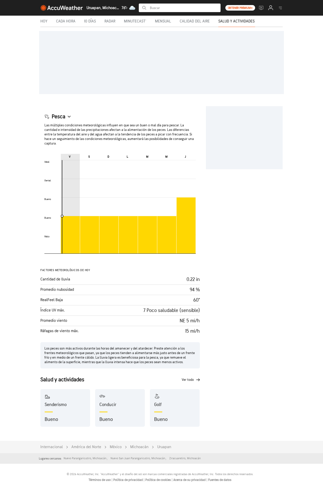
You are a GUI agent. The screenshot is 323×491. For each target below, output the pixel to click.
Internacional (51, 447)
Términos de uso (100, 480)
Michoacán (139, 447)
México (116, 447)
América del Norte (86, 447)
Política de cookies (158, 480)
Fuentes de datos (219, 480)
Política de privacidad (128, 480)
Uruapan (164, 447)
